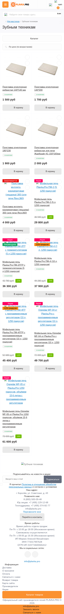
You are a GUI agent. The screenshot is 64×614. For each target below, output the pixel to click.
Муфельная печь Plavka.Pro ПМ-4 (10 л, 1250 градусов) (45, 261)
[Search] (5, 14)
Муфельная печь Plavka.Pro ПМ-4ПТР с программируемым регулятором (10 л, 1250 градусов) (14, 335)
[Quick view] (27, 57)
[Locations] (41, 4)
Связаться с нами (11, 577)
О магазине (8, 570)
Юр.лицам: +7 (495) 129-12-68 (32, 502)
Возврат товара (10, 580)
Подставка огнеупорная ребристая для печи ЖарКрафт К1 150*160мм (47, 150)
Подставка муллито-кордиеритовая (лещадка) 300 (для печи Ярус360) (15, 209)
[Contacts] (50, 4)
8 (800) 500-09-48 (33, 499)
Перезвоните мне (32, 512)
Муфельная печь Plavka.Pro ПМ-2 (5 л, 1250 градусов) (45, 202)
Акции (5, 589)
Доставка (6, 567)
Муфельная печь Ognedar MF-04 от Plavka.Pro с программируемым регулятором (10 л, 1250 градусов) (47, 339)
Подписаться (52, 479)
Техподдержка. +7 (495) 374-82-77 (32, 505)
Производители (10, 586)
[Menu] (5, 4)
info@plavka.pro (33, 508)
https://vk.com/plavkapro (28, 554)
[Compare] (27, 63)
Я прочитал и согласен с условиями (33, 485)
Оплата (6, 574)
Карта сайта (8, 583)
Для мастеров (13, 21)
